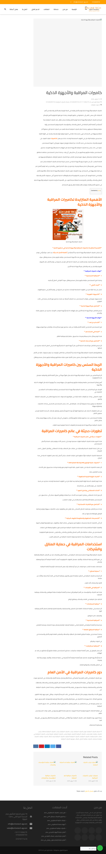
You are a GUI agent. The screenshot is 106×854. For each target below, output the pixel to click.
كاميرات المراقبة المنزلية (72, 736)
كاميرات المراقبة (85, 736)
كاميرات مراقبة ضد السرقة (70, 776)
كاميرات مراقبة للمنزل (86, 739)
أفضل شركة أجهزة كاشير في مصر (55, 832)
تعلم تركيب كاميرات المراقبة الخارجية (82, 734)
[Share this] (58, 746)
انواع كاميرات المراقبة (80, 731)
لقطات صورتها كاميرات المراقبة (70, 739)
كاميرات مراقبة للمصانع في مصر (55, 828)
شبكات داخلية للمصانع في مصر (56, 820)
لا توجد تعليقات (95, 105)
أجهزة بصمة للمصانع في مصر (56, 824)
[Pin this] (41, 746)
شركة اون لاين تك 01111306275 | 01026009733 (85, 102)
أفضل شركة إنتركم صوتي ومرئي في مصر (53, 840)
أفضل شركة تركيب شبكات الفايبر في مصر (53, 836)
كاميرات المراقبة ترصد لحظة (57, 736)
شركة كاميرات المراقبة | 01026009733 (57, 102)
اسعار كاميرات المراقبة (93, 731)
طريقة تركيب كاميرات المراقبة (62, 734)
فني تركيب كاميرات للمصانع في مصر (54, 812)
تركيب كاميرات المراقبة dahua (50, 731)
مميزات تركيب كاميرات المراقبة (90, 776)
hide (99, 190)
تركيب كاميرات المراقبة (66, 731)
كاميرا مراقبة (94, 736)
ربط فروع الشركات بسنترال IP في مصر (54, 816)
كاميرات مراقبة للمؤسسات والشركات (48, 776)
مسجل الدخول (89, 791)
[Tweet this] (52, 746)
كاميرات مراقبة (44, 736)
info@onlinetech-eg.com (80, 2)
